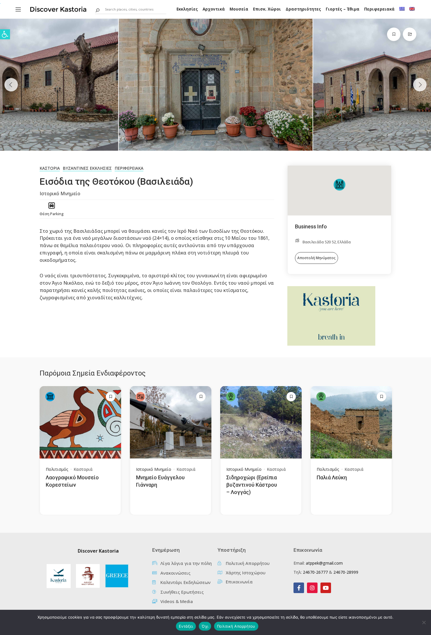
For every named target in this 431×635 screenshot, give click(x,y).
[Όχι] (424, 622)
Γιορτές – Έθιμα (342, 9)
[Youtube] (325, 588)
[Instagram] (312, 588)
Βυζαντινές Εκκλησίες (87, 168)
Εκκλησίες (187, 9)
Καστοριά (50, 168)
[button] (5, 34)
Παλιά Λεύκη (332, 477)
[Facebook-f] (298, 588)
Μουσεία (239, 9)
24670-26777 (315, 572)
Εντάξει (186, 626)
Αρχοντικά (214, 9)
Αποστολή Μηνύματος (316, 257)
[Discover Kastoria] (58, 9)
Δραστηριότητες (303, 9)
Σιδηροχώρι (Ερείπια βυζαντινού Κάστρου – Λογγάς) (251, 484)
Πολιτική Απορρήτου (236, 626)
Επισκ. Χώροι (267, 9)
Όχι (205, 626)
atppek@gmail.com (324, 563)
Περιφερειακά (379, 9)
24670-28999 (345, 572)
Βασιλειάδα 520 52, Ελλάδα (327, 242)
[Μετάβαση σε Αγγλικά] (412, 8)
